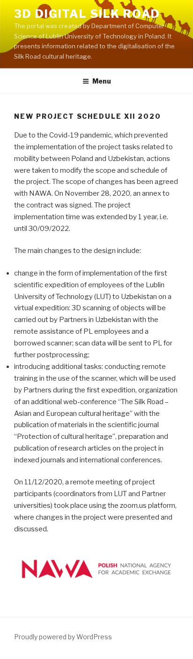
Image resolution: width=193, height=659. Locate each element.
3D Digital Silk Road (87, 14)
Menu (101, 81)
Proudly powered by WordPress (63, 637)
